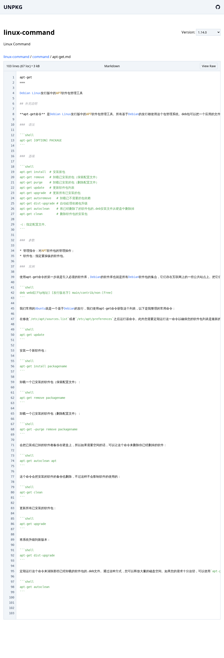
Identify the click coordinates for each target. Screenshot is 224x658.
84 (12, 513)
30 (12, 229)
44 (12, 303)
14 (12, 145)
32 (12, 240)
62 (12, 397)
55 (12, 361)
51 (12, 340)
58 (12, 376)
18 (12, 166)
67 (12, 424)
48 (12, 324)
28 (12, 219)
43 (12, 298)
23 (12, 193)
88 (12, 534)
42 (12, 292)
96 (12, 576)
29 (12, 224)
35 (12, 256)
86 (12, 524)
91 (12, 550)
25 (12, 203)
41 (12, 287)
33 (12, 245)
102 (11, 608)
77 (12, 476)
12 (12, 135)
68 (12, 429)
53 (12, 350)
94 (12, 566)
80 (12, 492)
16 (12, 156)
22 (12, 187)
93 (12, 560)
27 (12, 214)
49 (12, 329)
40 (12, 282)
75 (12, 466)
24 (12, 198)
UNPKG (13, 7)
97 (12, 581)
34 (12, 250)
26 (12, 208)
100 (11, 597)
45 (12, 308)
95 (12, 571)
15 (12, 151)
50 (12, 334)
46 (12, 313)
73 (12, 455)
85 (12, 518)
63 (12, 403)
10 (12, 124)
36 (12, 261)
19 (12, 172)
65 (12, 413)
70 (12, 440)
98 (12, 587)
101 (11, 602)
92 (12, 555)
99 (12, 592)
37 (12, 266)
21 (12, 182)
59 (12, 382)
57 (12, 371)
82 (12, 503)
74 (12, 461)
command (40, 56)
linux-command (16, 56)
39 (12, 277)
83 (12, 508)
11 (12, 130)
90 (12, 545)
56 (12, 366)
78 (12, 482)
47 (12, 319)
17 (12, 161)
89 (12, 539)
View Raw (209, 66)
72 (12, 450)
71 (12, 445)
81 (12, 497)
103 (11, 613)
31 (12, 235)
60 (12, 387)
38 (12, 271)
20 (12, 177)
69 (12, 434)
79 (12, 487)
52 (12, 345)
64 (12, 408)
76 (12, 471)
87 (12, 529)
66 (12, 418)
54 (12, 355)
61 (12, 392)
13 (12, 140)
